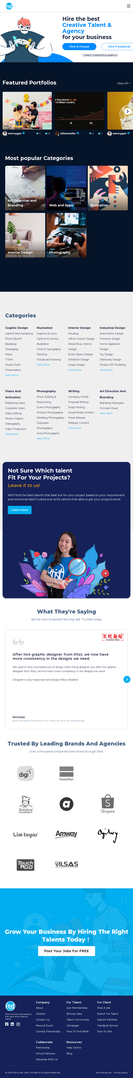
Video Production (15, 429)
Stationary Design (110, 359)
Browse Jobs (74, 1013)
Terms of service (103, 1072)
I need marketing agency (100, 55)
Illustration (43, 344)
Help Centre (73, 1047)
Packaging (11, 349)
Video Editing (13, 413)
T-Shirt (9, 359)
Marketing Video (15, 403)
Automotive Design (112, 333)
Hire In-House (79, 46)
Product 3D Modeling (113, 364)
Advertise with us (47, 1059)
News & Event (44, 1025)
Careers (40, 1013)
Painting (42, 354)
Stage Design (76, 364)
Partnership (43, 1047)
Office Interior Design (81, 338)
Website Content (78, 422)
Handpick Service (107, 1025)
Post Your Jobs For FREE (66, 951)
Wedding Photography (50, 417)
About (39, 1007)
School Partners (45, 1053)
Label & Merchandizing (19, 333)
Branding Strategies (112, 403)
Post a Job (103, 1007)
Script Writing (76, 407)
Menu (8, 354)
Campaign (72, 1025)
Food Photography (48, 433)
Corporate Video (15, 408)
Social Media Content (81, 412)
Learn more (19, 510)
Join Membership (76, 1007)
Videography (12, 423)
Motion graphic (14, 418)
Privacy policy (121, 1072)
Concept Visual (109, 408)
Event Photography (49, 407)
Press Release (76, 417)
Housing (73, 333)
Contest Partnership (48, 1031)
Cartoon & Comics (48, 338)
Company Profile (78, 396)
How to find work (77, 1031)
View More (11, 375)
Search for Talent (107, 1013)
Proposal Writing (78, 402)
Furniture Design (110, 338)
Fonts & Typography (49, 349)
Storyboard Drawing (49, 359)
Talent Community (77, 1019)
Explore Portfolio (107, 1019)
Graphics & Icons (47, 333)
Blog (69, 1053)
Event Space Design (80, 354)
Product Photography (50, 412)
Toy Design (106, 354)
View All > (123, 83)
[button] (5, 111)
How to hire (104, 1031)
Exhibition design (78, 359)
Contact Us (42, 1019)
